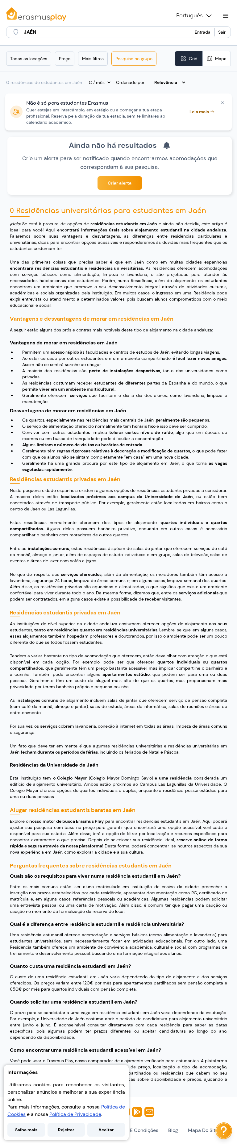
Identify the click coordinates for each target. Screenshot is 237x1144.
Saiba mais (26, 1130)
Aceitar (106, 1130)
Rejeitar (66, 1130)
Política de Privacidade (75, 1114)
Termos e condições (135, 1130)
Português (189, 16)
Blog (173, 1130)
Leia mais (199, 111)
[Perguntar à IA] (223, 1130)
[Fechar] (222, 103)
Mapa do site (203, 1130)
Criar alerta (119, 183)
